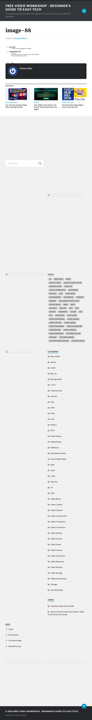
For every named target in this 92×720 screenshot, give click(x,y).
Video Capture (55, 322)
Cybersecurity (56, 390)
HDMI (66, 304)
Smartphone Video (58, 453)
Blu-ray (54, 373)
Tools (53, 470)
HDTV (73, 304)
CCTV (53, 385)
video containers (56, 326)
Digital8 (52, 293)
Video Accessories (56, 319)
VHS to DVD (72, 315)
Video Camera (73, 319)
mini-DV (63, 308)
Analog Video (55, 283)
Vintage (54, 584)
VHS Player (59, 315)
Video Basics (56, 499)
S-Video (52, 311)
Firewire (80, 297)
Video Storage (56, 573)
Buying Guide (56, 379)
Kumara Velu (19, 38)
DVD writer (68, 297)
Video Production (58, 556)
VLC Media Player (73, 333)
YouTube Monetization (59, 341)
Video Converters (74, 326)
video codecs (69, 322)
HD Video (53, 308)
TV (52, 487)
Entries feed (13, 635)
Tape (52, 464)
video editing (55, 330)
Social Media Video (58, 459)
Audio (53, 368)
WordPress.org (14, 646)
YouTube (52, 337)
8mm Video (55, 356)
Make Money (56, 436)
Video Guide (56, 544)
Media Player (56, 442)
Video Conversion (58, 527)
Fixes (53, 413)
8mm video (58, 279)
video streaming (56, 333)
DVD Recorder (55, 297)
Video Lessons (56, 550)
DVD (61, 293)
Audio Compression (57, 290)
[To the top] (84, 706)
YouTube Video (57, 590)
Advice (53, 362)
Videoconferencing (58, 578)
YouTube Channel (67, 337)
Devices (54, 396)
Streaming (63, 311)
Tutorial (54, 481)
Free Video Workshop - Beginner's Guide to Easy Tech (38, 7)
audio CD (68, 286)
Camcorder (73, 290)
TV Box (73, 311)
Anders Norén (20, 715)
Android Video (55, 286)
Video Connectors (58, 521)
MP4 (77, 308)
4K (50, 279)
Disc (52, 402)
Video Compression (59, 516)
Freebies (52, 301)
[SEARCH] (40, 163)
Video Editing (56, 533)
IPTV (53, 430)
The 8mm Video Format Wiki (62, 606)
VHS (50, 315)
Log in (10, 629)
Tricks (53, 476)
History (54, 425)
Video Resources (57, 561)
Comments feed (14, 640)
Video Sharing (56, 567)
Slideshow (55, 447)
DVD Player (70, 293)
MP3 (70, 308)
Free (52, 419)
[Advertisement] (25, 137)
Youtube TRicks (78, 341)
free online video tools (69, 301)
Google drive (54, 304)
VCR (80, 311)
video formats (70, 330)
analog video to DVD (73, 283)
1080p (68, 279)
